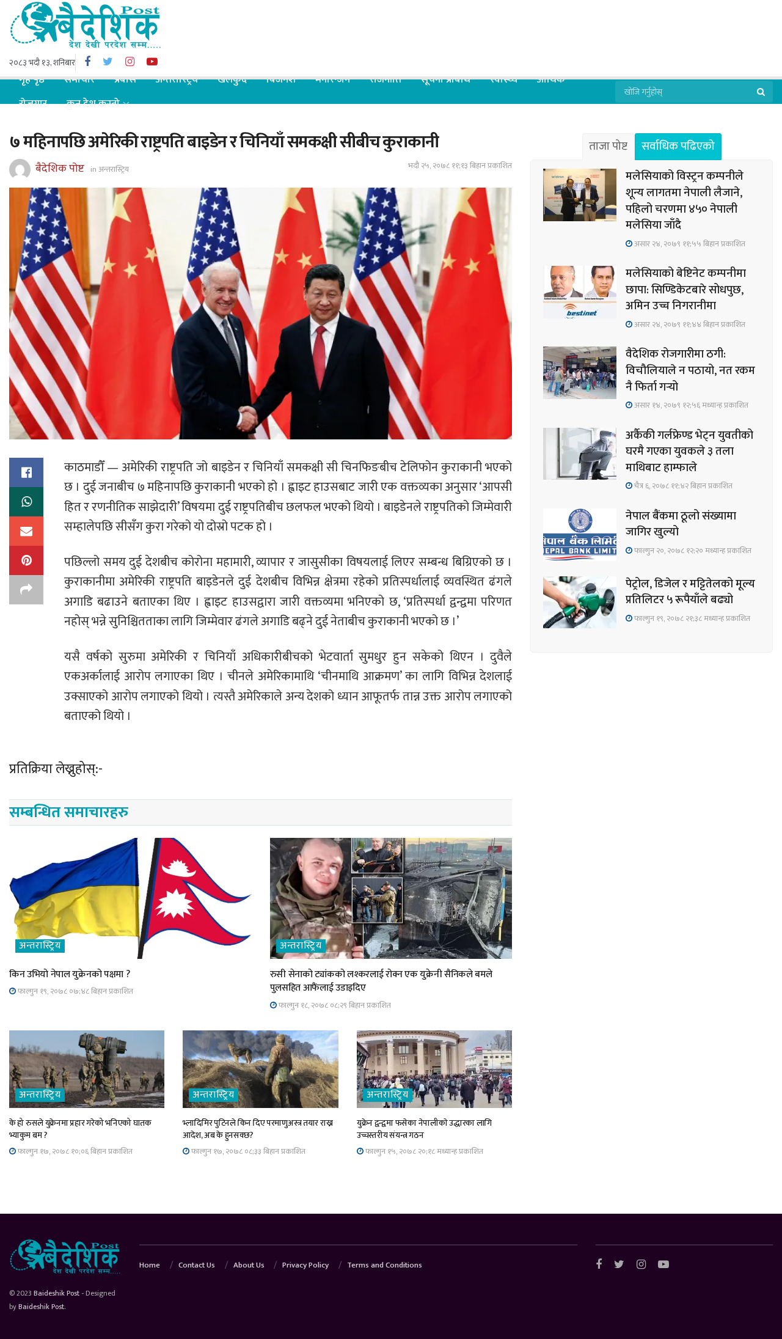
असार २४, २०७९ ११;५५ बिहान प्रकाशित (688, 244)
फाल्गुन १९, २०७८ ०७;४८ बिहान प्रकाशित (74, 991)
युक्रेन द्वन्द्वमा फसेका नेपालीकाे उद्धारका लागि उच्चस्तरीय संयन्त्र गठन (424, 1129)
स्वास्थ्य (503, 79)
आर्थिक (551, 79)
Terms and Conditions (384, 1265)
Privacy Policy (305, 1265)
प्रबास (125, 79)
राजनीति (385, 79)
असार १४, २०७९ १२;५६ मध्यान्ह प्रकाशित (690, 405)
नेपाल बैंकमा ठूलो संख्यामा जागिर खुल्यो (681, 524)
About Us (249, 1265)
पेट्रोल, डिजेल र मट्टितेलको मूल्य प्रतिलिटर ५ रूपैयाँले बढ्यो (690, 592)
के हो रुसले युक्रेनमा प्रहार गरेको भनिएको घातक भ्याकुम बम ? (80, 1129)
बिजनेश (281, 79)
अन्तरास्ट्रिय (177, 79)
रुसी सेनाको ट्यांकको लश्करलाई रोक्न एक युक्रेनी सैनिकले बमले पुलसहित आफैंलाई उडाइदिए (381, 981)
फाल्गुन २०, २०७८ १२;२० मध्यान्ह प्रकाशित (691, 550)
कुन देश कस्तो (93, 103)
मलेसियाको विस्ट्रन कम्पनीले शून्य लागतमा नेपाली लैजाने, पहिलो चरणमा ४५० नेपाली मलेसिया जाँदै (685, 201)
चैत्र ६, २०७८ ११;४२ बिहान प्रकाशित (682, 486)
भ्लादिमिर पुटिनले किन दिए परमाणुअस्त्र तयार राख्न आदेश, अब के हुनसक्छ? (257, 1129)
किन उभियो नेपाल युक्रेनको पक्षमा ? (69, 974)
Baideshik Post (56, 1293)
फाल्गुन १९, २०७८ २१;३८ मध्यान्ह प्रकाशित (691, 618)
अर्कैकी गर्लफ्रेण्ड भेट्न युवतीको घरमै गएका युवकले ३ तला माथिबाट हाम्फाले (689, 451)
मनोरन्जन (332, 79)
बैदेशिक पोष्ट (59, 169)
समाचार (79, 79)
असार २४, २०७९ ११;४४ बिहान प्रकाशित (688, 324)
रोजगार (33, 103)
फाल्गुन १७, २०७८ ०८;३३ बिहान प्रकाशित (247, 1151)
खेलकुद (232, 79)
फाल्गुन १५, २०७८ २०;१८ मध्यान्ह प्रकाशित (423, 1151)
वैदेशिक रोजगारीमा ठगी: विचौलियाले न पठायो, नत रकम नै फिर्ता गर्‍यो (690, 370)
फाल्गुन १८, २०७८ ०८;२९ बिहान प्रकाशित (334, 1005)
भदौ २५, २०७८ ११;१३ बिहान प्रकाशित (460, 165)
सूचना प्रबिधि (445, 79)
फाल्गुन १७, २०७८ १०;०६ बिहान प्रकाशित (74, 1151)
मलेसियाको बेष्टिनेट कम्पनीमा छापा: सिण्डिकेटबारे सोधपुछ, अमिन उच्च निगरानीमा (686, 289)
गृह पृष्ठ (32, 79)
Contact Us (196, 1265)
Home (149, 1265)
